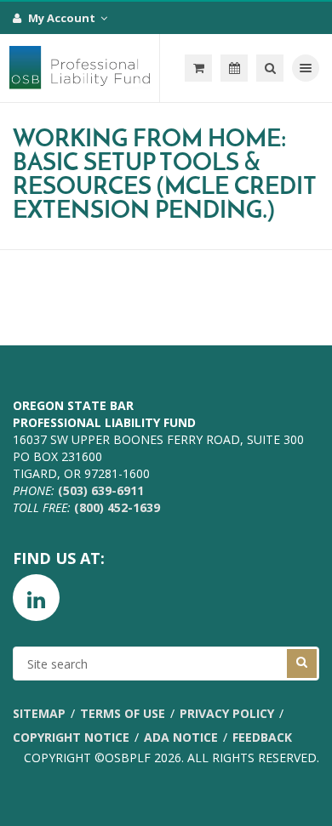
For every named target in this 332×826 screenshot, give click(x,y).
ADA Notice (181, 737)
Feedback (262, 737)
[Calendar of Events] (234, 68)
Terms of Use (122, 713)
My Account (63, 18)
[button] (198, 68)
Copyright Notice (71, 737)
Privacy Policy (227, 713)
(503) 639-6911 (101, 490)
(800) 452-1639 (117, 507)
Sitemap (39, 713)
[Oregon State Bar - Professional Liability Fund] (80, 68)
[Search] (269, 68)
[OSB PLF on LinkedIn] (36, 597)
